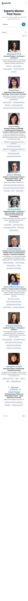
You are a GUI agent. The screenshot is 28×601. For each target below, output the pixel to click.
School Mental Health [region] (19, 339)
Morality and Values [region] (17, 405)
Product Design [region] (17, 66)
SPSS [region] (13, 191)
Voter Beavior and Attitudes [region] (14, 268)
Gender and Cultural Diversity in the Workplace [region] (13, 142)
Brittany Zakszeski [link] (14, 325)
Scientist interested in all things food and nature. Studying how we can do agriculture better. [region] (14, 220)
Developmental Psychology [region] (14, 345)
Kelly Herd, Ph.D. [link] (14, 54)
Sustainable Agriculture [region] (10, 227)
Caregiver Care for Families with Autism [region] (13, 108)
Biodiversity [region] (21, 227)
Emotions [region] (8, 66)
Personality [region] (7, 191)
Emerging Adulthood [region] (18, 102)
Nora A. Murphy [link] (14, 174)
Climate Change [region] (14, 230)
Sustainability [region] (7, 225)
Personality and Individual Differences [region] (14, 185)
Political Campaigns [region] (8, 262)
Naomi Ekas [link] (14, 90)
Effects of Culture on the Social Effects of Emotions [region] (13, 149)
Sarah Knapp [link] (14, 392)
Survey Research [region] (11, 265)
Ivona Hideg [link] (14, 126)
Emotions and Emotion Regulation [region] (14, 402)
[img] (14, 46)
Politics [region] (19, 265)
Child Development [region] (16, 381)
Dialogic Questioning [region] (8, 378)
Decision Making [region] (19, 262)
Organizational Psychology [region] (14, 156)
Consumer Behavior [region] (19, 69)
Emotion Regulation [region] (17, 105)
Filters (23, 36)
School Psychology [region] (7, 339)
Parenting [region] (7, 105)
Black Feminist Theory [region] (13, 299)
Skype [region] (16, 378)
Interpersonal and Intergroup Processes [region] (13, 188)
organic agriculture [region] (18, 225)
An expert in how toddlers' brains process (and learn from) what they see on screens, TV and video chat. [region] (14, 374)
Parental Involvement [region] (18, 307)
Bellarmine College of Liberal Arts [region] (14, 182)
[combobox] (12, 24)
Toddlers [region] (22, 378)
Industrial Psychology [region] (13, 153)
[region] (14, 57)
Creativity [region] (13, 72)
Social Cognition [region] (7, 69)
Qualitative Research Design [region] (13, 304)
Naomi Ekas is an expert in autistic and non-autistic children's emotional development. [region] (14, 97)
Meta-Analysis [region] (19, 191)
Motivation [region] (7, 405)
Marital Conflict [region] (7, 102)
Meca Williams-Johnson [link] (14, 286)
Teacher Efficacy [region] (7, 307)
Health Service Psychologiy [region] (14, 348)
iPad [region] (8, 381)
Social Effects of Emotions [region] (13, 146)
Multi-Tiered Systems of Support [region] (13, 342)
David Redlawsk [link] (14, 249)
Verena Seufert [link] (14, 209)
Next (23, 416)
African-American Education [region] (13, 301)
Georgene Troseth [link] (14, 366)
